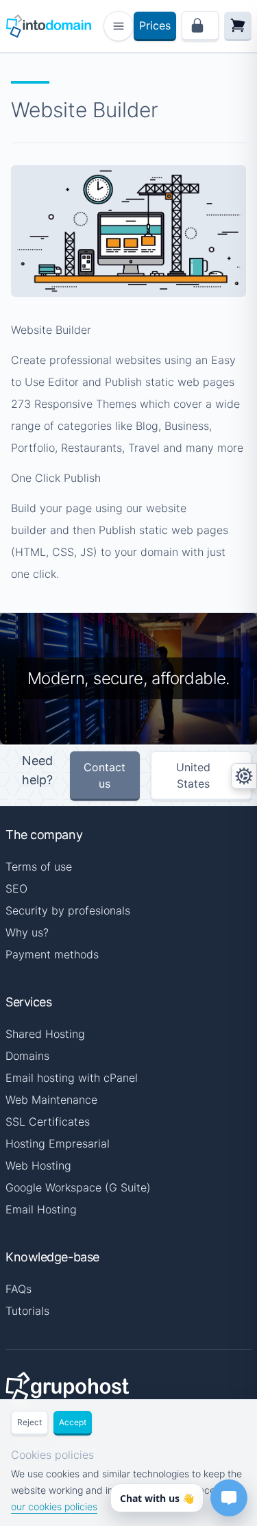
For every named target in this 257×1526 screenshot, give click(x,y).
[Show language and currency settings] (244, 776)
